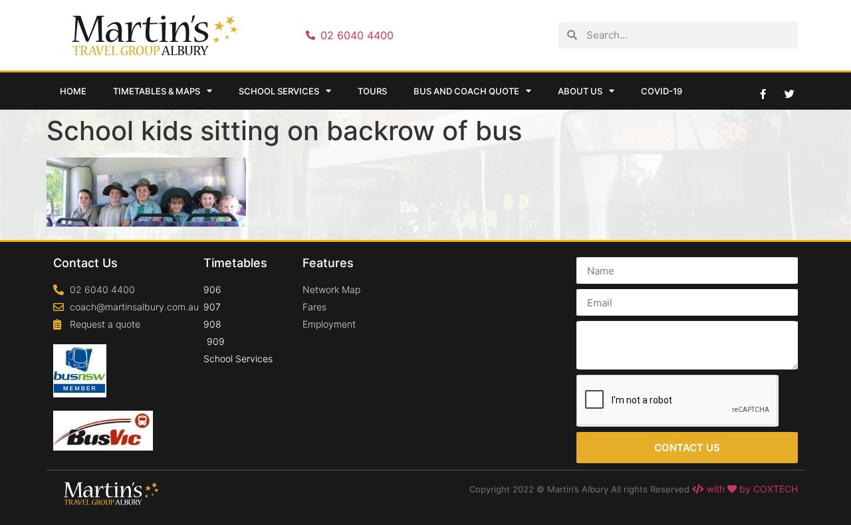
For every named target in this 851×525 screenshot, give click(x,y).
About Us (580, 91)
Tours (372, 91)
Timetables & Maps (156, 91)
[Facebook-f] (763, 94)
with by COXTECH (751, 488)
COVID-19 (661, 91)
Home (73, 91)
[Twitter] (789, 94)
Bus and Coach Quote (466, 91)
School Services (279, 91)
